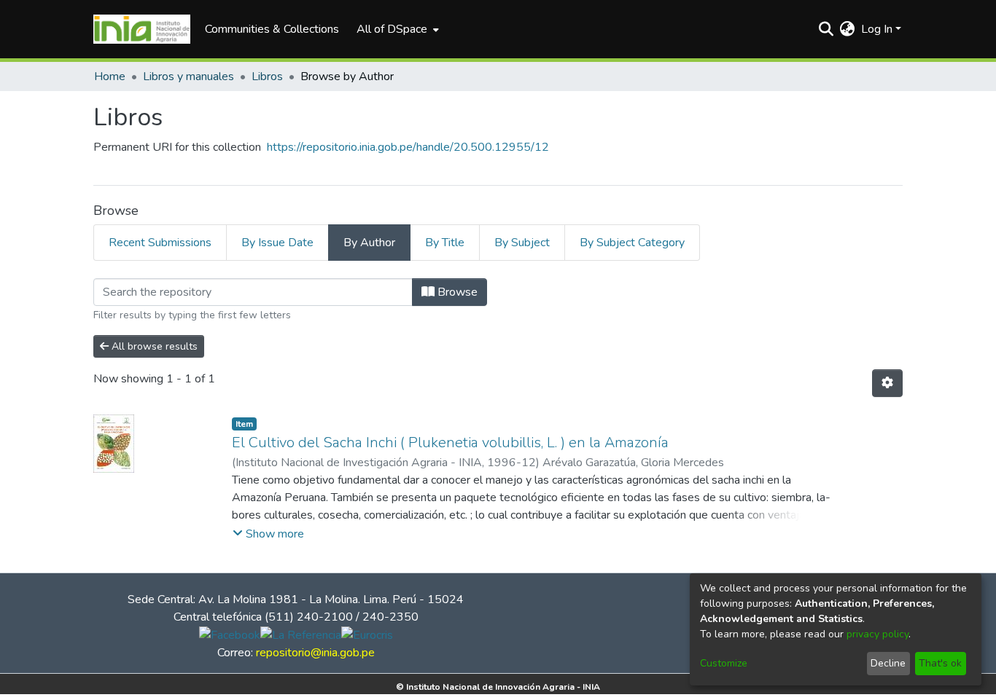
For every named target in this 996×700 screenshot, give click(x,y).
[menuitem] (396, 29)
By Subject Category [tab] (632, 243)
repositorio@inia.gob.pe (315, 653)
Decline (888, 663)
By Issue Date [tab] (277, 243)
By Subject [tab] (522, 243)
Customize (723, 663)
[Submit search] (826, 29)
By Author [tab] (369, 243)
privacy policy (878, 634)
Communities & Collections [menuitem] (272, 29)
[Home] (141, 29)
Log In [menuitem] (876, 29)
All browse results (153, 346)
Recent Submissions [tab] (160, 243)
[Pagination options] (887, 383)
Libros (267, 76)
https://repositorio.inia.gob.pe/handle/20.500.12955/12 (408, 147)
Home (109, 76)
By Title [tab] (444, 243)
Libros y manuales (188, 76)
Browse (456, 292)
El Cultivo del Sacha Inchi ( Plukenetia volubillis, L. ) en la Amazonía (450, 442)
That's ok (940, 663)
